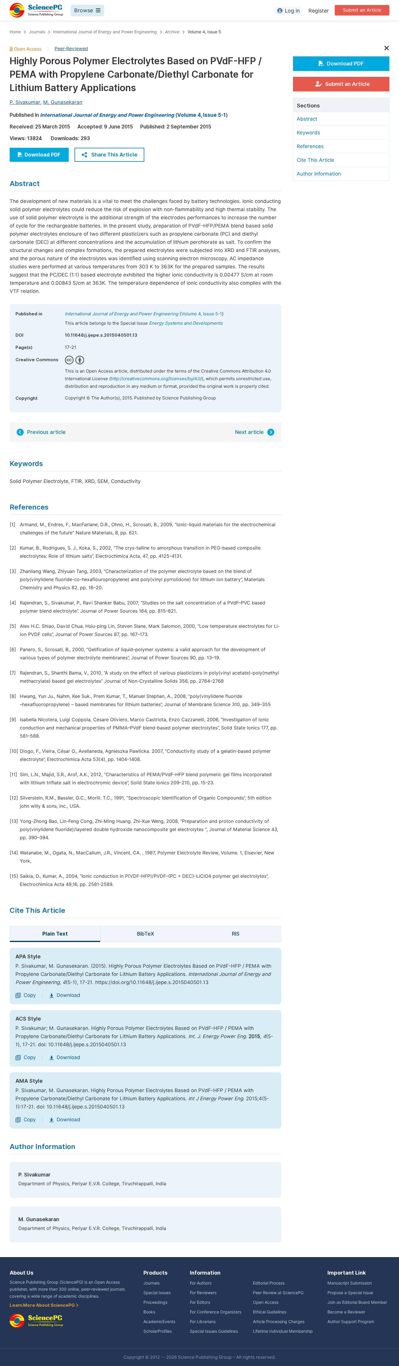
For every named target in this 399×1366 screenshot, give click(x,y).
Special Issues (157, 1292)
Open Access (265, 1302)
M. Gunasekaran (62, 102)
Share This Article (114, 155)
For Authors (200, 1283)
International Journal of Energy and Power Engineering (105, 31)
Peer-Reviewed (71, 48)
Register (318, 11)
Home (15, 31)
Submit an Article (362, 10)
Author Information (319, 174)
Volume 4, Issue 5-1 (201, 115)
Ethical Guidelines (269, 1312)
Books (149, 1312)
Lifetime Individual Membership (283, 1331)
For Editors (200, 1302)
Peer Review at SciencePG (278, 1292)
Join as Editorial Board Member (357, 1302)
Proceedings (155, 1302)
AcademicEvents (159, 1321)
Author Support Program (350, 1321)
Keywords (308, 132)
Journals (37, 31)
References (310, 146)
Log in (292, 11)
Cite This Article (315, 160)
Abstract (307, 119)
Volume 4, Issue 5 (204, 31)
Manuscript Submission (349, 1283)
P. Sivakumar (25, 102)
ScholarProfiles (157, 1331)
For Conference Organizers (215, 1312)
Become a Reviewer (346, 1312)
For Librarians (203, 1321)
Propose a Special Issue (350, 1292)
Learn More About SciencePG (43, 1305)
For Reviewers (203, 1292)
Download (68, 995)
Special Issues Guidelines (214, 1331)
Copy (30, 995)
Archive (172, 31)
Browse (83, 10)
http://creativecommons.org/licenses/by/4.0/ (156, 378)
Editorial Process (268, 1283)
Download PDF (42, 155)
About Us (21, 1273)
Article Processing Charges (278, 1321)
